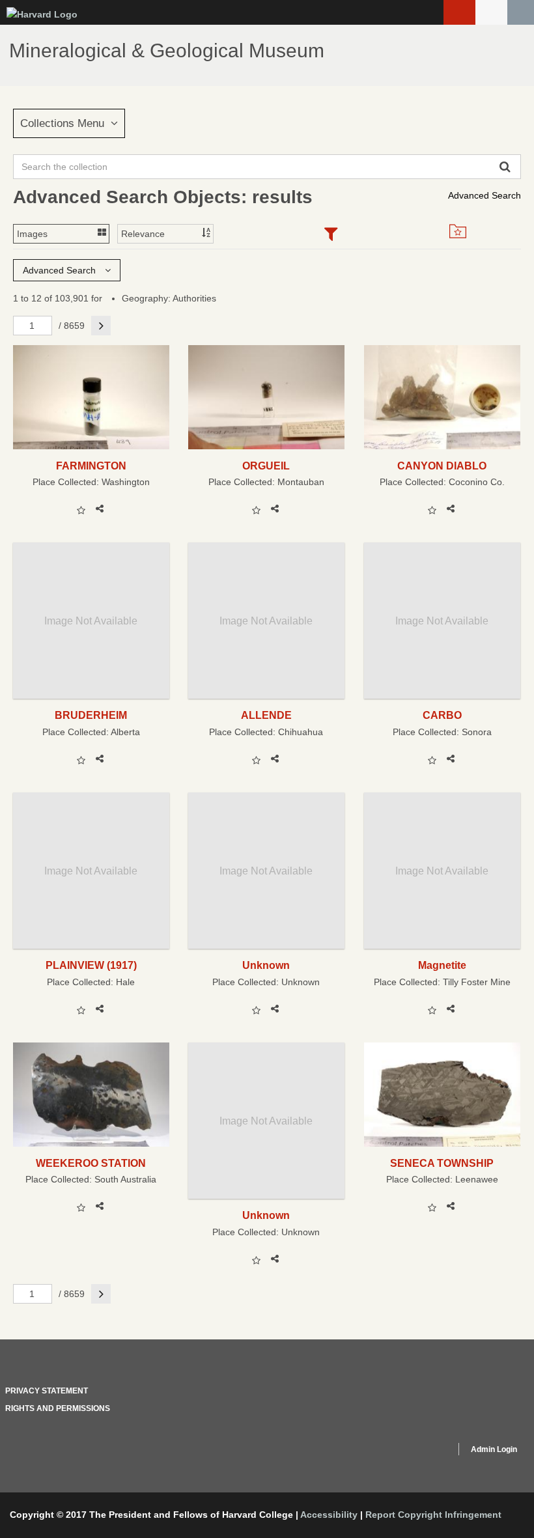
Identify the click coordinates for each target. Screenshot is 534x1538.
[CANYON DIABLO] (442, 397)
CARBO (442, 715)
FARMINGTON (91, 465)
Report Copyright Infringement (433, 1514)
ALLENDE (266, 715)
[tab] (330, 235)
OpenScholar (421, 1451)
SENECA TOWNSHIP (442, 1163)
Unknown (266, 965)
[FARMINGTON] (91, 397)
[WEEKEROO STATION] (91, 1094)
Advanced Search (484, 195)
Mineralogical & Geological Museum (166, 50)
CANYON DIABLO (441, 465)
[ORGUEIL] (266, 397)
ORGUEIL (266, 465)
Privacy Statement (46, 1390)
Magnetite (442, 965)
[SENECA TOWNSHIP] (442, 1094)
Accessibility (329, 1514)
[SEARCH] (520, 12)
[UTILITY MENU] (491, 12)
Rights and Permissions (57, 1408)
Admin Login (494, 1449)
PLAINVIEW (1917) (91, 965)
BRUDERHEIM (91, 715)
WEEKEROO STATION (91, 1163)
